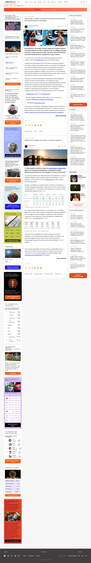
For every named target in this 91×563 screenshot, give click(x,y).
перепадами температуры (57, 168)
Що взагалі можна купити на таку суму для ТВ (12, 206)
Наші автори (31, 555)
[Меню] (19, 2)
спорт (35, 131)
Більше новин (78, 104)
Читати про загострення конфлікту (12, 122)
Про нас (24, 555)
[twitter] (11, 556)
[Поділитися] (62, 26)
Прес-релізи (53, 2)
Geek (79, 555)
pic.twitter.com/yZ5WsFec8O (45, 99)
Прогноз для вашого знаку (12, 297)
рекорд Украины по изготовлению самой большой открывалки (44, 112)
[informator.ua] (10, 2)
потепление (58, 273)
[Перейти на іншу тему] (84, 2)
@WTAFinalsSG (46, 94)
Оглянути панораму (13, 84)
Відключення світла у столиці (49, 9)
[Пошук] (86, 2)
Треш (48, 2)
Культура (40, 2)
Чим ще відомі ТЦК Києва (13, 155)
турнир (41, 131)
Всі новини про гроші (12, 240)
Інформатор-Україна (73, 555)
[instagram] (8, 556)
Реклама (66, 2)
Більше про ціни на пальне (13, 425)
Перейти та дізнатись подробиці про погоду (13, 267)
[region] (13, 265)
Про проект (60, 2)
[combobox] (8, 261)
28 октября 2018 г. (39, 103)
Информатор (39, 60)
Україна (26, 2)
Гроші (44, 2)
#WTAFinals (34, 99)
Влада (35, 2)
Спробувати (13, 373)
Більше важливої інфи (78, 275)
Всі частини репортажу (13, 541)
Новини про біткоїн (13, 495)
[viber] (18, 556)
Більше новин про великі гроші (12, 461)
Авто (86, 555)
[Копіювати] (65, 26)
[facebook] (4, 556)
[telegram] (15, 556)
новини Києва (28, 131)
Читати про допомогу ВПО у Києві (13, 180)
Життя (31, 2)
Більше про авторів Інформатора (78, 205)
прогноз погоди (48, 273)
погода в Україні (38, 273)
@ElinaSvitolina (30, 94)
